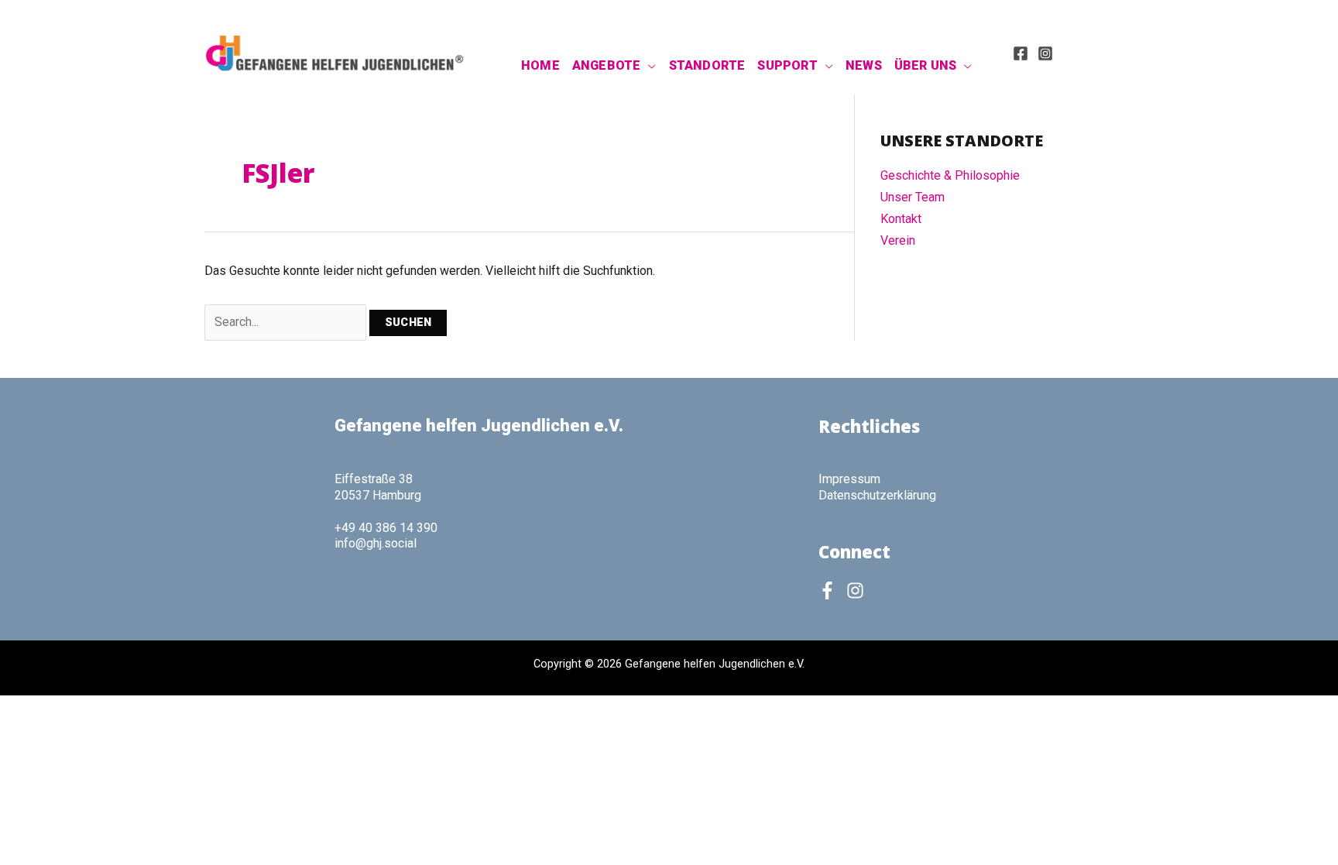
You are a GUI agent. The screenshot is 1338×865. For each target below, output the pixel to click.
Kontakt (900, 218)
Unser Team (912, 197)
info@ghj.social (375, 543)
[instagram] (858, 590)
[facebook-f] (830, 590)
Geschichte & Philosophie (950, 175)
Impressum (849, 479)
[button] (648, 66)
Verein (897, 240)
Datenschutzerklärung (877, 495)
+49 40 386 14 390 (385, 527)
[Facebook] (1020, 53)
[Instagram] (1045, 53)
